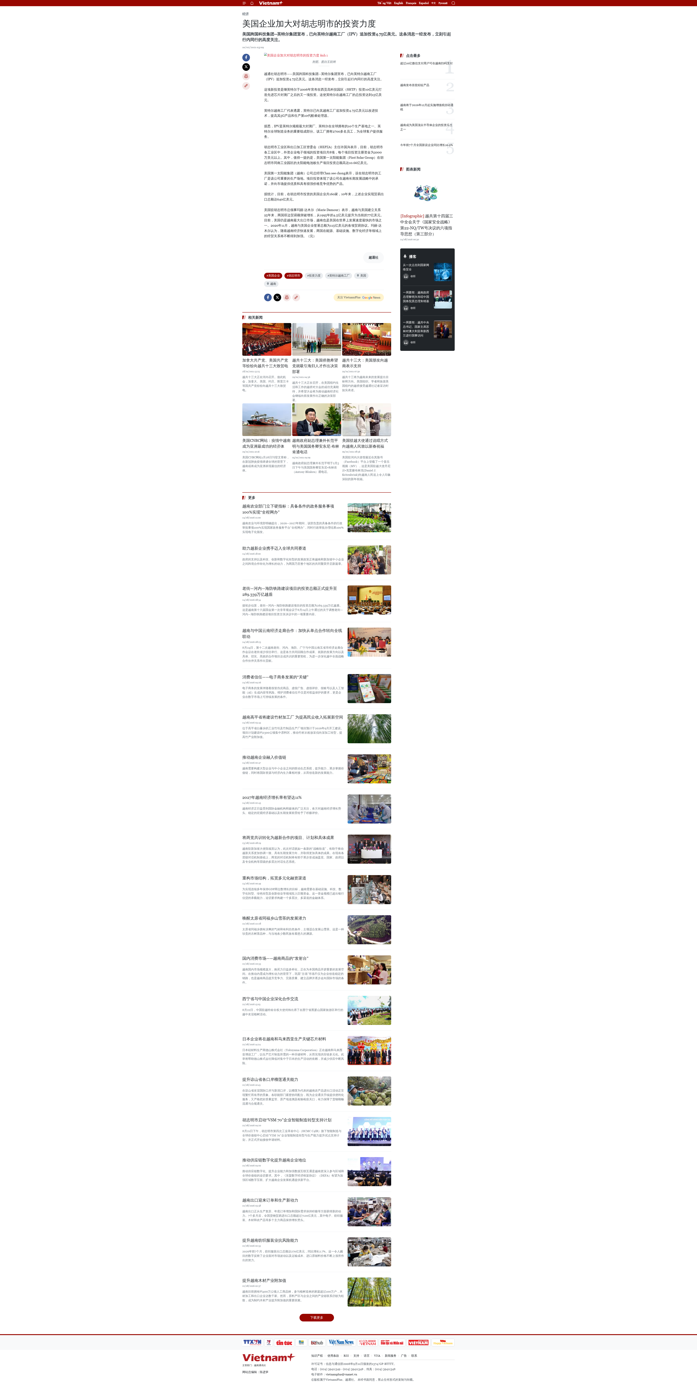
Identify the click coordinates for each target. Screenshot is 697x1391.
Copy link (246, 86)
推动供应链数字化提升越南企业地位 (274, 1160)
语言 (367, 1355)
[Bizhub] (317, 1342)
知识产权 (317, 1355)
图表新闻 (413, 169)
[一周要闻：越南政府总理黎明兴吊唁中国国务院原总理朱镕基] (443, 299)
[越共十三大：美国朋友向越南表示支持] (366, 339)
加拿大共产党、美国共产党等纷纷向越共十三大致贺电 (265, 363)
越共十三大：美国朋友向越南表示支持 (365, 363)
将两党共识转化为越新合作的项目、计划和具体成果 (288, 837)
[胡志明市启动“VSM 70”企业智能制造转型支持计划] (369, 1131)
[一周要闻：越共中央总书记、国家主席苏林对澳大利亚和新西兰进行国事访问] (443, 329)
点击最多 (413, 56)
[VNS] (341, 1342)
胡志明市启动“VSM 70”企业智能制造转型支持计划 (286, 1120)
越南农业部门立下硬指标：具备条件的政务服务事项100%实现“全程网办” (288, 509)
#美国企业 (273, 275)
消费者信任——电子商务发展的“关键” (275, 677)
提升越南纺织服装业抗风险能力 (270, 1240)
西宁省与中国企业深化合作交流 (270, 999)
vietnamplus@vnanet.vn (341, 1374)
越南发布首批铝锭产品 (414, 85)
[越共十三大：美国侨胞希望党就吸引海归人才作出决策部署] (316, 339)
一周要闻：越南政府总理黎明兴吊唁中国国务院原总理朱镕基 (416, 297)
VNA (377, 1355)
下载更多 (316, 1317)
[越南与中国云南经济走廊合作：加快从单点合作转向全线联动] (369, 642)
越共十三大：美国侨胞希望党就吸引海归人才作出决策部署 (315, 366)
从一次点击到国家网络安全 (416, 267)
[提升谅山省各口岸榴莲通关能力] (369, 1091)
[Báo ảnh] (418, 1342)
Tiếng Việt (384, 3)
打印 (246, 76)
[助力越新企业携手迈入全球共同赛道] (369, 559)
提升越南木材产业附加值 (264, 1280)
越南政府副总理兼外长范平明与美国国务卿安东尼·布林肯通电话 (315, 446)
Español (424, 3)
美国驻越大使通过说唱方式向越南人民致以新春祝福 (365, 443)
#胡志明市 (293, 275)
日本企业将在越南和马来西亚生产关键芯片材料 (284, 1039)
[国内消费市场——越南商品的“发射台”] (369, 969)
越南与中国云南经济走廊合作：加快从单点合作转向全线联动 (292, 633)
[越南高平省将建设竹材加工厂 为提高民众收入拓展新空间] (369, 728)
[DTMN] (392, 1342)
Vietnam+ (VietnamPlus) (271, 3)
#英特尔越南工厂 (338, 275)
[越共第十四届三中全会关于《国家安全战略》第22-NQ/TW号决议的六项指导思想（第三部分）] (427, 193)
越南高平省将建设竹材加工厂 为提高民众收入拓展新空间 (292, 717)
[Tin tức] (284, 1342)
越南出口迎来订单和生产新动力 (270, 1200)
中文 (433, 3)
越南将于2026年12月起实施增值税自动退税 (426, 107)
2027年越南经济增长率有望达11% (272, 797)
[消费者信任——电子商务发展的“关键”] (369, 688)
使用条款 (333, 1355)
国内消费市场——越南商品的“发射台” (275, 958)
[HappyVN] (443, 1342)
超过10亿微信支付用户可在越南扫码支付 (426, 63)
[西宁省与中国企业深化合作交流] (369, 1010)
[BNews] (301, 1342)
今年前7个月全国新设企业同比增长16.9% (426, 145)
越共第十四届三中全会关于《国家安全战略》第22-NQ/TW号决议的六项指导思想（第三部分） (426, 225)
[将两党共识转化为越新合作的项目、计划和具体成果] (369, 849)
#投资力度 (314, 275)
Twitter (246, 67)
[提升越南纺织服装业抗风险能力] (369, 1251)
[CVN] (367, 1342)
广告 (404, 1355)
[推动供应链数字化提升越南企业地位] (369, 1171)
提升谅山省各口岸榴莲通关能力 (270, 1079)
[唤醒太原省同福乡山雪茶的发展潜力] (369, 929)
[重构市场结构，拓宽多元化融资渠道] (369, 889)
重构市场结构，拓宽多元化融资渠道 (274, 878)
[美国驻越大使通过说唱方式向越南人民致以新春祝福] (366, 419)
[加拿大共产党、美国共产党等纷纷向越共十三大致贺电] (266, 339)
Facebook (246, 57)
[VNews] (268, 1342)
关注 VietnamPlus (348, 297)
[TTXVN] (252, 1342)
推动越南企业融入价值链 (264, 757)
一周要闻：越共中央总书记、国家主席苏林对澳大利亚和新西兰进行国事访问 (416, 329)
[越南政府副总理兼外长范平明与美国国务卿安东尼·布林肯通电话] (316, 419)
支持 (356, 1355)
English (398, 3)
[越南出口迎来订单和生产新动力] (369, 1211)
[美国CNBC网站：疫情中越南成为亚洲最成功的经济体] (266, 419)
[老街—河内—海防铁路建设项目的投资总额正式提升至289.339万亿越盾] (369, 600)
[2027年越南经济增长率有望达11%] (369, 809)
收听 (413, 276)
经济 (245, 14)
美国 (363, 275)
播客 (412, 257)
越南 (273, 283)
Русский (443, 3)
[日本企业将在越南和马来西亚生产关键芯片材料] (369, 1050)
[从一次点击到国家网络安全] (443, 272)
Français (411, 3)
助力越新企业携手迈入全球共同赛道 (274, 548)
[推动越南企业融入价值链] (369, 768)
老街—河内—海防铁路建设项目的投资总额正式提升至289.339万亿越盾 (289, 591)
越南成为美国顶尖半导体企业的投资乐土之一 (426, 127)
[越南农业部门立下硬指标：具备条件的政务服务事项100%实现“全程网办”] (369, 517)
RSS (346, 1355)
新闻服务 (390, 1355)
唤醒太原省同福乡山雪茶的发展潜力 (274, 918)
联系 (414, 1355)
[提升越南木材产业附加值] (369, 1292)
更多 (251, 498)
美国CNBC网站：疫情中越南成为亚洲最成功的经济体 (266, 443)
